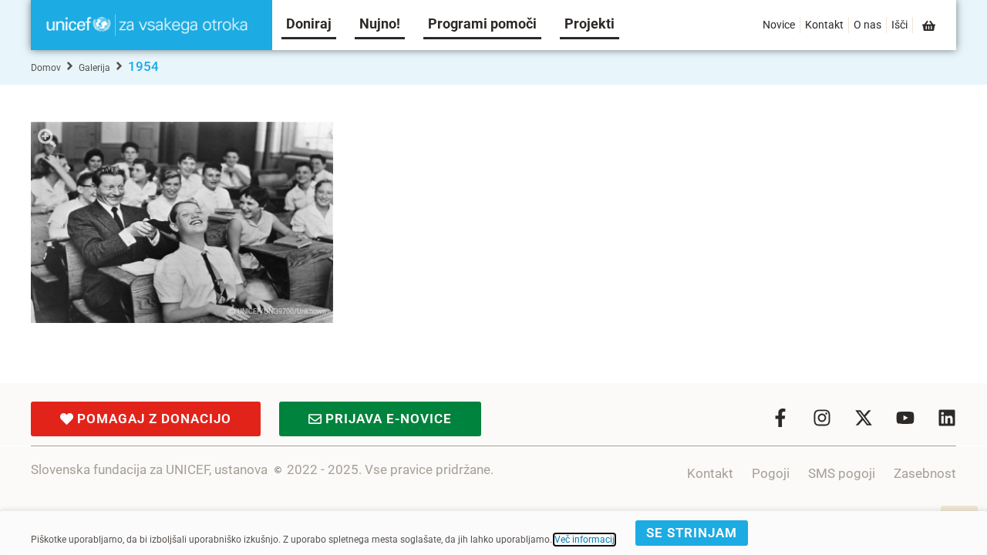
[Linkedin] (947, 418)
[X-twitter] (863, 418)
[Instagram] (822, 418)
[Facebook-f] (780, 418)
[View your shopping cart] (930, 25)
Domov (46, 67)
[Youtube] (905, 418)
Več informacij (584, 539)
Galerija (94, 67)
